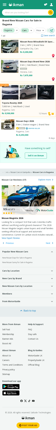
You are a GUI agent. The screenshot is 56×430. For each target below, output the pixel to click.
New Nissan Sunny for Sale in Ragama (17, 262)
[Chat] (45, 4)
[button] (48, 35)
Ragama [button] (8, 30)
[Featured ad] (52, 113)
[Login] (51, 4)
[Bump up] (49, 113)
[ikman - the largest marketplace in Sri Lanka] (16, 4)
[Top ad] (53, 55)
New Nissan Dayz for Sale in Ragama (17, 258)
